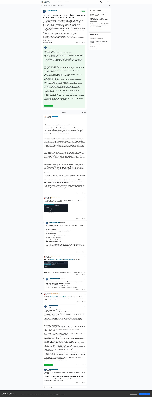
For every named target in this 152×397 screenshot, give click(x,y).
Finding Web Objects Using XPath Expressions (60, 296)
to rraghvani (62, 222)
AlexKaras (49, 116)
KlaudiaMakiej (99, 44)
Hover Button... (93, 37)
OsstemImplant (100, 38)
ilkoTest (96, 15)
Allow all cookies (144, 394)
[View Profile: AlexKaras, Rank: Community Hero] (45, 117)
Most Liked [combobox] (84, 112)
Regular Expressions (68, 259)
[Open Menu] (110, 5)
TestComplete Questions (60, 5)
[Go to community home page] (45, 2)
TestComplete (52, 5)
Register (104, 1)
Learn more (64, 394)
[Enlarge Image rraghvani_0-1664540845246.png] (56, 208)
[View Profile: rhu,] (45, 47)
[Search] (101, 2)
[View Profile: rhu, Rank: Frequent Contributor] (44, 11)
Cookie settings (133, 394)
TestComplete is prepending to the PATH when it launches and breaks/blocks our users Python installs (99, 24)
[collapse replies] (41, 116)
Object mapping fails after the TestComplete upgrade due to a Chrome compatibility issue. (99, 19)
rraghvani (49, 197)
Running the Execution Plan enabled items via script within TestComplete (99, 13)
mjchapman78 (99, 26)
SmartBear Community (45, 5)
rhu (47, 10)
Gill (96, 21)
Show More (100, 28)
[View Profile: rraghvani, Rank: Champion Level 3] (45, 198)
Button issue (93, 46)
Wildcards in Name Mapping (56, 259)
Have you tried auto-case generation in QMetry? (99, 42)
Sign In (108, 1)
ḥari (96, 48)
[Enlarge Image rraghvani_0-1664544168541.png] (56, 264)
